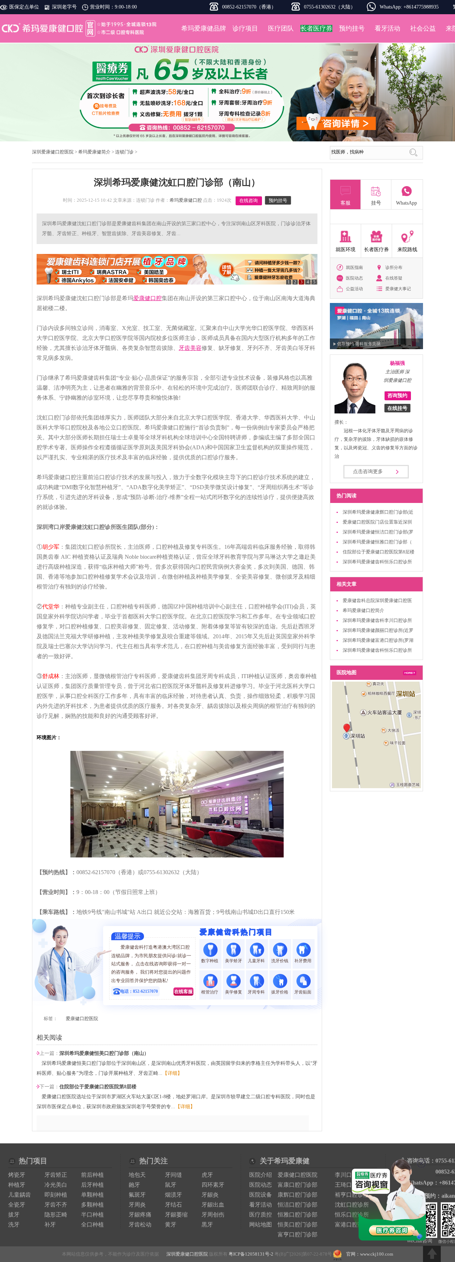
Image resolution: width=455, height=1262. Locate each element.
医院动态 (354, 278)
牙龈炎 (210, 1195)
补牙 (50, 1225)
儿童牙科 (257, 960)
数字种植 (210, 960)
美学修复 (233, 992)
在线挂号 (397, 408)
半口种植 (92, 1215)
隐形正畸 (55, 1215)
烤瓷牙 (16, 1175)
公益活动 (354, 288)
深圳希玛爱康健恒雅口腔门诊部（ (377, 542)
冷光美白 (55, 1185)
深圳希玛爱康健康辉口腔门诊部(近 (378, 512)
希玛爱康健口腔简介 (363, 610)
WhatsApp (406, 203)
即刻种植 (55, 1195)
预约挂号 (352, 28)
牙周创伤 (213, 1215)
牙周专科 (257, 992)
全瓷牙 (16, 1205)
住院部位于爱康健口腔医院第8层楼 (97, 1086)
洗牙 (14, 1225)
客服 (345, 203)
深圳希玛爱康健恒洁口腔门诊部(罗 (378, 532)
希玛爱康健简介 (94, 152)
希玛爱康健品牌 (203, 28)
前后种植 (92, 1175)
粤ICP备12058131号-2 (251, 1254)
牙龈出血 (213, 1205)
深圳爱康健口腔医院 (80, 28)
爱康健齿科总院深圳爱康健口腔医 (377, 600)
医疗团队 (281, 28)
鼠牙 (170, 1185)
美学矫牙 (233, 960)
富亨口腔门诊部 (297, 1234)
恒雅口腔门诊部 (297, 1215)
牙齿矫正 (55, 1175)
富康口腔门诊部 (297, 1185)
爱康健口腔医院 (82, 1018)
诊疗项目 (245, 28)
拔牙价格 (280, 992)
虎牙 (207, 1175)
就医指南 (354, 267)
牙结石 (173, 1205)
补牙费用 (303, 960)
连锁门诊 (124, 152)
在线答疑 (393, 278)
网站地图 (260, 1225)
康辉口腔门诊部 (297, 1195)
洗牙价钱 (280, 960)
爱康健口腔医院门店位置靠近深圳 (377, 522)
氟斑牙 (137, 1195)
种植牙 (16, 1185)
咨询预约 (397, 395)
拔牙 (14, 1215)
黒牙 (207, 1225)
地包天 (137, 1175)
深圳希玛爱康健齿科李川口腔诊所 (377, 620)
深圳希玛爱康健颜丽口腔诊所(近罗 (378, 630)
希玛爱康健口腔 (186, 200)
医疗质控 (260, 1215)
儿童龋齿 (19, 1195)
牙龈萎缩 (176, 1215)
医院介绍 (260, 1175)
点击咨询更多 (368, 471)
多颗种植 (92, 1205)
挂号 (376, 203)
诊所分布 (393, 267)
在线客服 (183, 991)
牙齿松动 (140, 1225)
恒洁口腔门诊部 (297, 1205)
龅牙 (134, 1185)
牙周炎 (137, 1205)
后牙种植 (92, 1185)
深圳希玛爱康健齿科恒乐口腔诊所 (377, 561)
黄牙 (170, 1225)
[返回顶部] (432, 1254)
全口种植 (92, 1225)
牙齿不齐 (55, 1205)
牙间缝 (173, 1175)
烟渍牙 (173, 1195)
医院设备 (260, 1195)
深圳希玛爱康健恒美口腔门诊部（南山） (104, 1053)
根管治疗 (210, 992)
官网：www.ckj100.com (369, 1254)
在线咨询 (248, 200)
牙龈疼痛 (140, 1215)
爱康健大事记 (398, 288)
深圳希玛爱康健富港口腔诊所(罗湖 (378, 640)
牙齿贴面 (303, 992)
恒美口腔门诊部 (297, 1225)
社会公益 (423, 28)
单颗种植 (92, 1195)
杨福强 (397, 363)
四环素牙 (213, 1185)
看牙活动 (387, 28)
